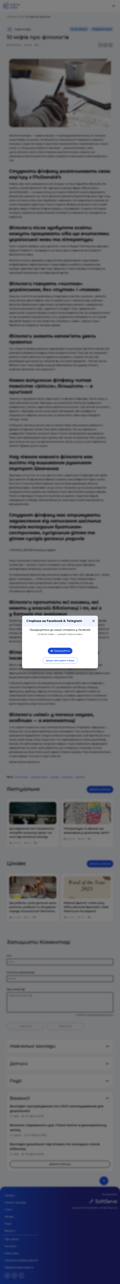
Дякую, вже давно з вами (60, 660)
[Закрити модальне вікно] (93, 621)
